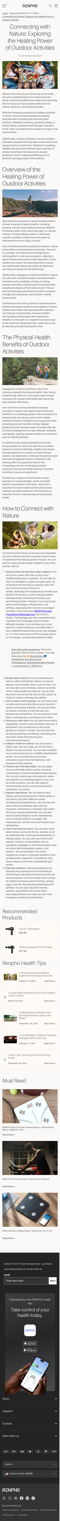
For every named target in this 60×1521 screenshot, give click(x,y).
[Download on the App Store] (29, 1352)
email (7, 1284)
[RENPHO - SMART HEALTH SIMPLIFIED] (29, 1501)
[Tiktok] (33, 1507)
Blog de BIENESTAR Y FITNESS (24, 13)
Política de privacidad (29, 1519)
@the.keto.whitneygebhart (25, 656)
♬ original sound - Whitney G (26, 673)
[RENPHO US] (29, 6)
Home (5, 13)
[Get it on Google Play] (29, 1359)
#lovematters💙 (38, 663)
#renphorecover (33, 666)
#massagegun (18, 669)
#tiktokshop (17, 666)
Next (51, 1290)
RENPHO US (15, 1515)
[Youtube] (15, 1507)
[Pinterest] (27, 1507)
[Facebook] (21, 1507)
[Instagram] (4, 1507)
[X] (10, 1507)
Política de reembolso (10, 1519)
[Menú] (4, 6)
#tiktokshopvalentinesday (40, 669)
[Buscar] (49, 5)
